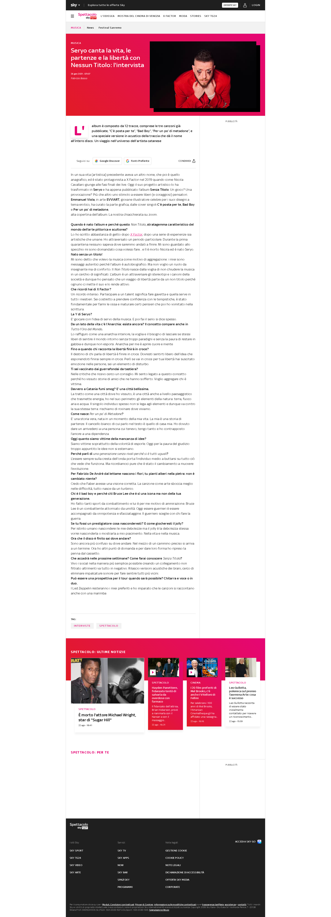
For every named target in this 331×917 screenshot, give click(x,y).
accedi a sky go (245, 841)
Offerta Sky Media (177, 879)
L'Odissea (108, 16)
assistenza (230, 904)
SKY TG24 (210, 16)
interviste (82, 625)
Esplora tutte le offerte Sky (106, 5)
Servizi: (122, 842)
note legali (173, 865)
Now (121, 865)
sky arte (75, 872)
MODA (183, 16)
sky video (76, 865)
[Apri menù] (72, 16)
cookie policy (175, 857)
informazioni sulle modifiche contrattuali (175, 904)
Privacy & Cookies (144, 904)
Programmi (125, 887)
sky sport (76, 850)
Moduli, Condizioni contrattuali (118, 904)
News (90, 27)
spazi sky (123, 879)
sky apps (123, 857)
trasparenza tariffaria (213, 904)
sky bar (123, 872)
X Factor (169, 16)
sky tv (122, 850)
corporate (173, 887)
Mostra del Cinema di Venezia (139, 16)
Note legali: (172, 842)
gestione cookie (176, 850)
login (256, 5)
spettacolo (108, 625)
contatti (242, 904)
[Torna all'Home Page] (87, 16)
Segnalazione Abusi (159, 910)
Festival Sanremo (110, 27)
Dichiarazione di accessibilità (185, 872)
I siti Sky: (74, 842)
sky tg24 (75, 857)
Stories (195, 16)
